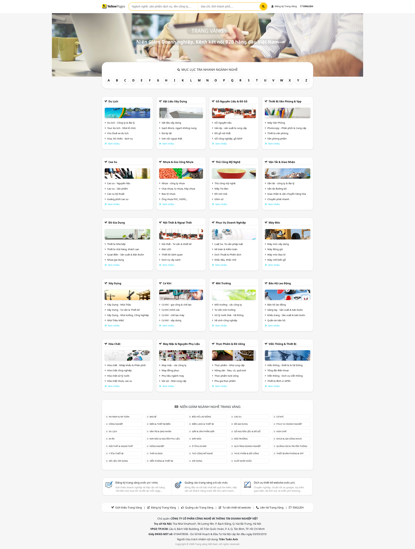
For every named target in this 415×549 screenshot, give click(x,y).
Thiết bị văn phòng (277, 133)
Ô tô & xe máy (199, 446)
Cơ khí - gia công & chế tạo (176, 304)
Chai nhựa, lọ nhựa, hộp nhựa (178, 188)
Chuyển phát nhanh (278, 199)
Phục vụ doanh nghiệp (231, 222)
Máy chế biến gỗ (276, 259)
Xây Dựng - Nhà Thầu (119, 304)
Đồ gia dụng (116, 222)
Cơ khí (167, 283)
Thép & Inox (156, 453)
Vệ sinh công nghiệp (225, 320)
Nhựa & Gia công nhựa (178, 162)
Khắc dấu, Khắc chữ (225, 259)
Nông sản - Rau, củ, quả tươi (230, 370)
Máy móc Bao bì (276, 254)
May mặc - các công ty (174, 365)
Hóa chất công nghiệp (119, 370)
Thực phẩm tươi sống (226, 375)
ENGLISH (308, 6)
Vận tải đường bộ (277, 188)
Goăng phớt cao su (117, 199)
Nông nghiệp (157, 446)
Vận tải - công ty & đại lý (280, 183)
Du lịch (113, 101)
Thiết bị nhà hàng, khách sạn (123, 249)
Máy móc (274, 222)
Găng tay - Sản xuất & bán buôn (285, 309)
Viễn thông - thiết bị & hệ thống (284, 365)
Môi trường (223, 283)
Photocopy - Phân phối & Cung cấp (286, 128)
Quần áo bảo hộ (276, 320)
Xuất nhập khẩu (243, 460)
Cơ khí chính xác (171, 309)
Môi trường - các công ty (228, 304)
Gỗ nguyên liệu (222, 122)
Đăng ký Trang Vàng (285, 6)
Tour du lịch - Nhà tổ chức (121, 128)
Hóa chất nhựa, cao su (119, 380)
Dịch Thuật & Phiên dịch (227, 254)
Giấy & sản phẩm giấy (203, 431)
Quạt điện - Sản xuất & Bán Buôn (125, 254)
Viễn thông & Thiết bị (282, 344)
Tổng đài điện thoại (278, 370)
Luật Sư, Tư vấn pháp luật (228, 244)
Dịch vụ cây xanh (171, 259)
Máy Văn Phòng (276, 122)
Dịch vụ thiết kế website (274, 482)
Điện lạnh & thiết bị (203, 423)
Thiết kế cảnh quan (172, 254)
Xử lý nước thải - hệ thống (228, 315)
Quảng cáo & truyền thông (291, 446)
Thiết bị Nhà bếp (116, 244)
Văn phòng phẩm (277, 138)
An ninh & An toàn (119, 416)
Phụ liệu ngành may (173, 375)
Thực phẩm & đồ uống (230, 344)
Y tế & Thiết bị (116, 453)
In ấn (111, 438)
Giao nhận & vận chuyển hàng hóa (286, 193)
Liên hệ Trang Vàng (272, 507)
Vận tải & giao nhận (282, 162)
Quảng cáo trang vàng (206, 482)
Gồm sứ (218, 199)
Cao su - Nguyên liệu (118, 183)
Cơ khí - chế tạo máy (173, 315)
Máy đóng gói (275, 249)
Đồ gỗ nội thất (222, 133)
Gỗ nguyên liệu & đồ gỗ (231, 101)
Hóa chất (114, 344)
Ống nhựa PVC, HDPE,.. (175, 199)
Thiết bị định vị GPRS (278, 380)
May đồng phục (170, 370)
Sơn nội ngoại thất (172, 138)
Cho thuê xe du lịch (118, 133)
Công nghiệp (116, 423)
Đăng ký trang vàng (136, 482)
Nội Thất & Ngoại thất (177, 222)
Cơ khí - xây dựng (171, 320)
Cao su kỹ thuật (115, 193)
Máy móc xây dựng (278, 244)
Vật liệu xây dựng (175, 101)
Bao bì (153, 416)
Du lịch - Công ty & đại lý (121, 122)
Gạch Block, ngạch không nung (179, 128)
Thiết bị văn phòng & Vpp (285, 101)
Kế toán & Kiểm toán (225, 249)
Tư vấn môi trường (224, 309)
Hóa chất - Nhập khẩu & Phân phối (126, 365)
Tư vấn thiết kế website (237, 507)
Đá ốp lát (167, 133)
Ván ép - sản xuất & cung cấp (230, 128)
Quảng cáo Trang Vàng (199, 507)
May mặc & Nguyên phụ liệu (181, 344)
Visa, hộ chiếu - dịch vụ (120, 138)
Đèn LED (166, 249)
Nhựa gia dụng (115, 259)
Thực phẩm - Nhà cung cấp (229, 365)
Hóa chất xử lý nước (118, 375)
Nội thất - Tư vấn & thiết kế (176, 244)
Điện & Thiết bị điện (160, 423)
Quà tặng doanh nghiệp (247, 446)
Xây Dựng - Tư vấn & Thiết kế (123, 309)
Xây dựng (114, 283)
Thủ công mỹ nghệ (228, 162)
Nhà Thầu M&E (115, 320)
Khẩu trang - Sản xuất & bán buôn (286, 315)
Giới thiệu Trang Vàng (128, 507)
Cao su (112, 162)
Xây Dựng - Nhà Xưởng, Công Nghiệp (128, 315)
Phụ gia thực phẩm (225, 380)
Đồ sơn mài (220, 193)
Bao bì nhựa (168, 193)
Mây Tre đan (221, 188)
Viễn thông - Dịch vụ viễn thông (285, 375)
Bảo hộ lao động (280, 283)
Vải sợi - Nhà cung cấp (174, 380)
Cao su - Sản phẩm (117, 188)
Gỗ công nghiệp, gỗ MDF (228, 138)
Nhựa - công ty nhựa (173, 183)
